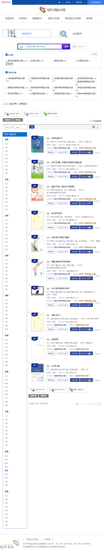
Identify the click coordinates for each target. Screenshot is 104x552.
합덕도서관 (58, 60)
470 (6, 321)
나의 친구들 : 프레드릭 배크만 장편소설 (66, 162)
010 (6, 143)
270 (6, 242)
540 (6, 350)
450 (6, 314)
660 (6, 394)
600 (6, 371)
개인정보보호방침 (32, 539)
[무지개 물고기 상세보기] (37, 144)
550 (6, 354)
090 (6, 173)
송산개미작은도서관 (86, 78)
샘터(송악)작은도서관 (18, 87)
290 (6, 249)
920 (6, 499)
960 (6, 514)
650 (6, 390)
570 (6, 358)
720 (6, 419)
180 (6, 205)
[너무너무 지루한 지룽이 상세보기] (37, 243)
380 (6, 285)
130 (6, 187)
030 (6, 151)
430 (6, 307)
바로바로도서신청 (73, 19)
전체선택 (9, 63)
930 (6, 503)
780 (6, 441)
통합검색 (9, 19)
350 (6, 274)
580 (6, 361)
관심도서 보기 (57, 390)
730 (6, 423)
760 (6, 434)
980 (6, 521)
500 (6, 335)
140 (6, 191)
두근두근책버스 (15, 93)
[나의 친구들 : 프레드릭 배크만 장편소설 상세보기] (37, 169)
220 (6, 223)
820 (6, 459)
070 (6, 165)
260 (6, 238)
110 (6, 183)
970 (6, 517)
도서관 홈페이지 (95, 2)
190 (6, 209)
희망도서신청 (53, 19)
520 (6, 343)
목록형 (97, 126)
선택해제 (94, 54)
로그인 (68, 2)
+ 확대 (15, 2)
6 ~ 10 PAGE (96, 403)
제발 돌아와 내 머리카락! (60, 261)
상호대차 (75, 152)
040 (6, 154)
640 (6, 387)
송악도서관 (35, 60)
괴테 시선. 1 (56, 315)
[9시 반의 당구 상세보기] (37, 220)
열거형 (93, 126)
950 (6, 510)
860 (6, 474)
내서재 (89, 19)
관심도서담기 (86, 152)
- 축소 (18, 2)
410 (6, 299)
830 (6, 463)
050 (6, 158)
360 (6, 278)
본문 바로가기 (6, 2)
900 (6, 491)
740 (6, 427)
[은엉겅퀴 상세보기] (37, 347)
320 (6, 263)
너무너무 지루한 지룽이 (60, 237)
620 (6, 379)
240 (6, 231)
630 (6, 383)
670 (6, 398)
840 (6, 466)
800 (6, 451)
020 (6, 147)
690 (6, 405)
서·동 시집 (55, 365)
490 (6, 329)
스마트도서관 (82, 60)
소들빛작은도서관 (39, 93)
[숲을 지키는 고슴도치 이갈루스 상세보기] (37, 192)
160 (6, 198)
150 (6, 194)
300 (6, 255)
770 (6, 438)
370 (6, 282)
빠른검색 (26, 33)
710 (6, 416)
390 (6, 289)
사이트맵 (47, 539)
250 (6, 234)
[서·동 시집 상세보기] (37, 372)
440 (6, 310)
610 (6, 376)
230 (6, 227)
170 (6, 202)
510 (6, 339)
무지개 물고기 (56, 138)
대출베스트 (37, 19)
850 (6, 470)
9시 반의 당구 (56, 213)
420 (6, 303)
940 (6, 506)
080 (6, 169)
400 (6, 295)
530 (6, 347)
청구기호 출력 (96, 153)
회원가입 (79, 2)
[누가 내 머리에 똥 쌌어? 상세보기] (37, 290)
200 (6, 215)
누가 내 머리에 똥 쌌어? (60, 288)
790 (6, 445)
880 (6, 481)
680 (6, 401)
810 (6, 456)
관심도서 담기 (12, 114)
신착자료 (23, 19)
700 (6, 411)
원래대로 (21, 2)
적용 (32, 127)
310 (6, 260)
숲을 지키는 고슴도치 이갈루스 (63, 186)
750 (6, 430)
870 (6, 477)
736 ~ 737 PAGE (99, 403)
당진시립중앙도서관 (15, 60)
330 (6, 267)
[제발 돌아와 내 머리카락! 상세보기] (37, 268)
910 (6, 495)
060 (6, 162)
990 (6, 525)
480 (6, 325)
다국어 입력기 (81, 46)
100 (6, 179)
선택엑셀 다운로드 (51, 114)
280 (6, 245)
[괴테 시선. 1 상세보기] (37, 322)
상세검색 (77, 33)
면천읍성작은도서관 (63, 93)
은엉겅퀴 (54, 339)
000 (6, 139)
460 (6, 318)
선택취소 (18, 120)
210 (6, 220)
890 (6, 485)
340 (6, 271)
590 (6, 365)
